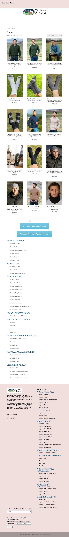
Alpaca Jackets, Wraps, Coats (18, 250)
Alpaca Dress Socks (16, 289)
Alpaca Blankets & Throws (17, 374)
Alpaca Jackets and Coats (17, 273)
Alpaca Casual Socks (16, 286)
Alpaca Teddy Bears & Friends (19, 371)
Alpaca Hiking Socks (16, 293)
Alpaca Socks (14, 247)
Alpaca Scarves (14, 260)
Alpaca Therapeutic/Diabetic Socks (20, 306)
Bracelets (12, 325)
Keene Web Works (33, 534)
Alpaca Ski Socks (15, 299)
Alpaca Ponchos (14, 253)
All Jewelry (13, 322)
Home (8, 28)
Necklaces (13, 332)
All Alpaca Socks (14, 279)
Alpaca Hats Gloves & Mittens (18, 338)
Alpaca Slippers (14, 348)
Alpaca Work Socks (15, 309)
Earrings (12, 329)
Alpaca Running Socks (16, 296)
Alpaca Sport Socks (15, 303)
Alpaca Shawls (14, 257)
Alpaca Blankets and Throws (18, 316)
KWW (48, 534)
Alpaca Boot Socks (15, 283)
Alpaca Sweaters (15, 243)
